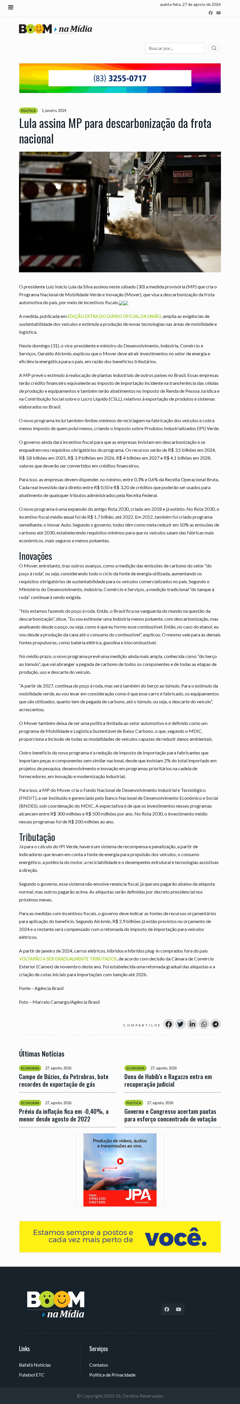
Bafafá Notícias (35, 1364)
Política (28, 110)
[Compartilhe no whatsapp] (203, 1024)
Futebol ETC (31, 1374)
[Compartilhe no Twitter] (180, 1024)
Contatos (98, 1364)
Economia (30, 1068)
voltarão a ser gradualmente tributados (68, 958)
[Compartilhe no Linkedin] (192, 1024)
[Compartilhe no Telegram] (215, 1024)
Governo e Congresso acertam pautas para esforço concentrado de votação (170, 1115)
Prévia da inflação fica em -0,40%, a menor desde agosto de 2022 (64, 1115)
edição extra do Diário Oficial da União (114, 316)
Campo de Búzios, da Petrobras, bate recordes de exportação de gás (64, 1080)
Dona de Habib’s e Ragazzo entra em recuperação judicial (168, 1080)
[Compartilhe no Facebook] (168, 1024)
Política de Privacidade (112, 1374)
